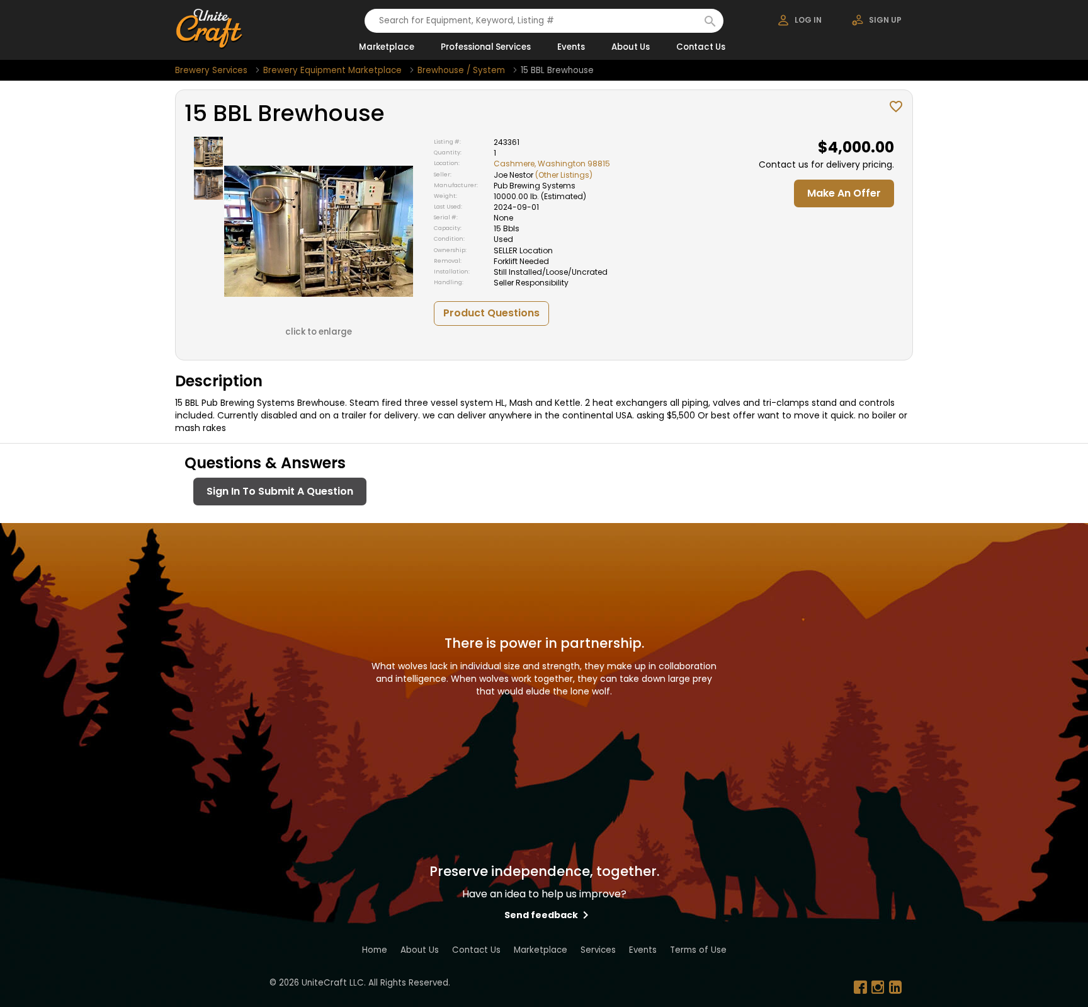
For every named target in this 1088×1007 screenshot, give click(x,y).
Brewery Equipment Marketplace (332, 70)
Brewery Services (211, 70)
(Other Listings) (563, 175)
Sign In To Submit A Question (280, 491)
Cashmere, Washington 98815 (552, 163)
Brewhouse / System (461, 70)
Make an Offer (844, 193)
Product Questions (491, 313)
